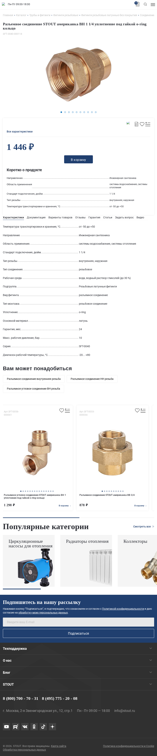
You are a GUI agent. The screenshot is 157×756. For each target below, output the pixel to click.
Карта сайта (58, 746)
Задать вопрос (124, 217)
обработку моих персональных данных (43, 612)
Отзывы (80, 217)
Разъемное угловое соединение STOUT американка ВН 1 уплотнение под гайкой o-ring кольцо (35, 496)
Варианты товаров (60, 217)
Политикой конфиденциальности (123, 608)
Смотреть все (142, 526)
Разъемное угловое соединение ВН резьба (33, 388)
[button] (61, 112)
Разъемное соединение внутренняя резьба (34, 378)
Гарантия (94, 217)
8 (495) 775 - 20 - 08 (59, 698)
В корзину (64, 505)
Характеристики (13, 217)
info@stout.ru (124, 711)
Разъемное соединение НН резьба (92, 378)
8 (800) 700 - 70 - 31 (20, 698)
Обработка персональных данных (24, 749)
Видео (140, 217)
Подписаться (78, 633)
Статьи (107, 217)
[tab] (13, 217)
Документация (36, 217)
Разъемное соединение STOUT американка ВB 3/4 (107, 495)
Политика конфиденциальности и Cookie (128, 746)
